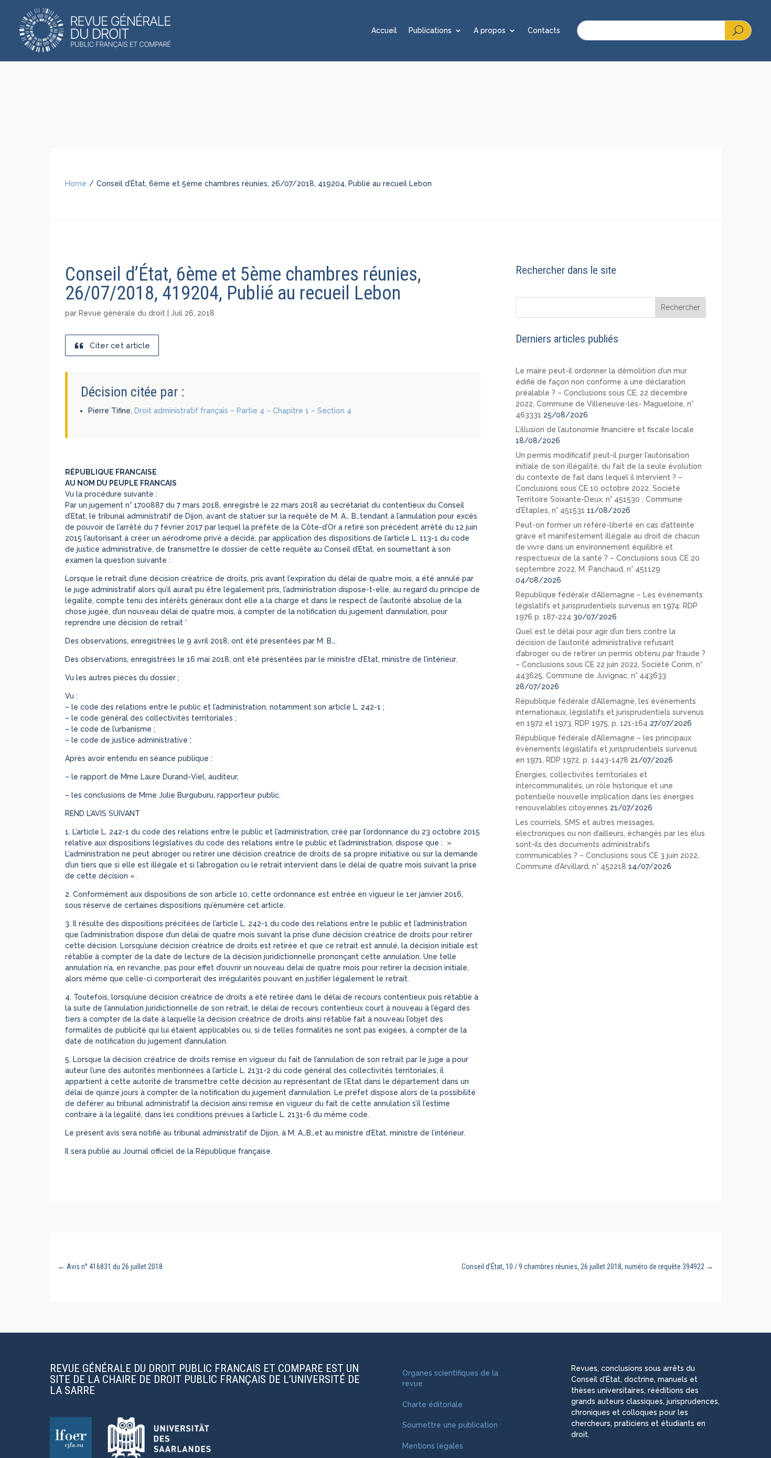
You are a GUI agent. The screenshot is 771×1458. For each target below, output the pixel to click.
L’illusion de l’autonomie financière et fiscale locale (605, 429)
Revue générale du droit (122, 313)
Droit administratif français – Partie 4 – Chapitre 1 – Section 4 (242, 410)
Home (76, 183)
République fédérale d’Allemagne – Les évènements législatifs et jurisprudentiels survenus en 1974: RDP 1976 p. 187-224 (609, 606)
